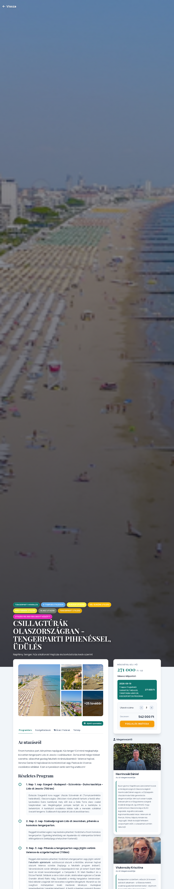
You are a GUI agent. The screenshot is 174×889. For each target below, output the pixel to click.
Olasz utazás (47, 610)
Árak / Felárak (63, 730)
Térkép (76, 730)
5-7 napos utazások (53, 605)
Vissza (11, 6)
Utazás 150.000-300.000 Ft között (32, 616)
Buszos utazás (77, 605)
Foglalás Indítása (137, 724)
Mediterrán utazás (25, 610)
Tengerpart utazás (70, 610)
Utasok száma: (127, 707)
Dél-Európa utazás (99, 605)
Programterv (25, 730)
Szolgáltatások (43, 730)
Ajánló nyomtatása (94, 723)
